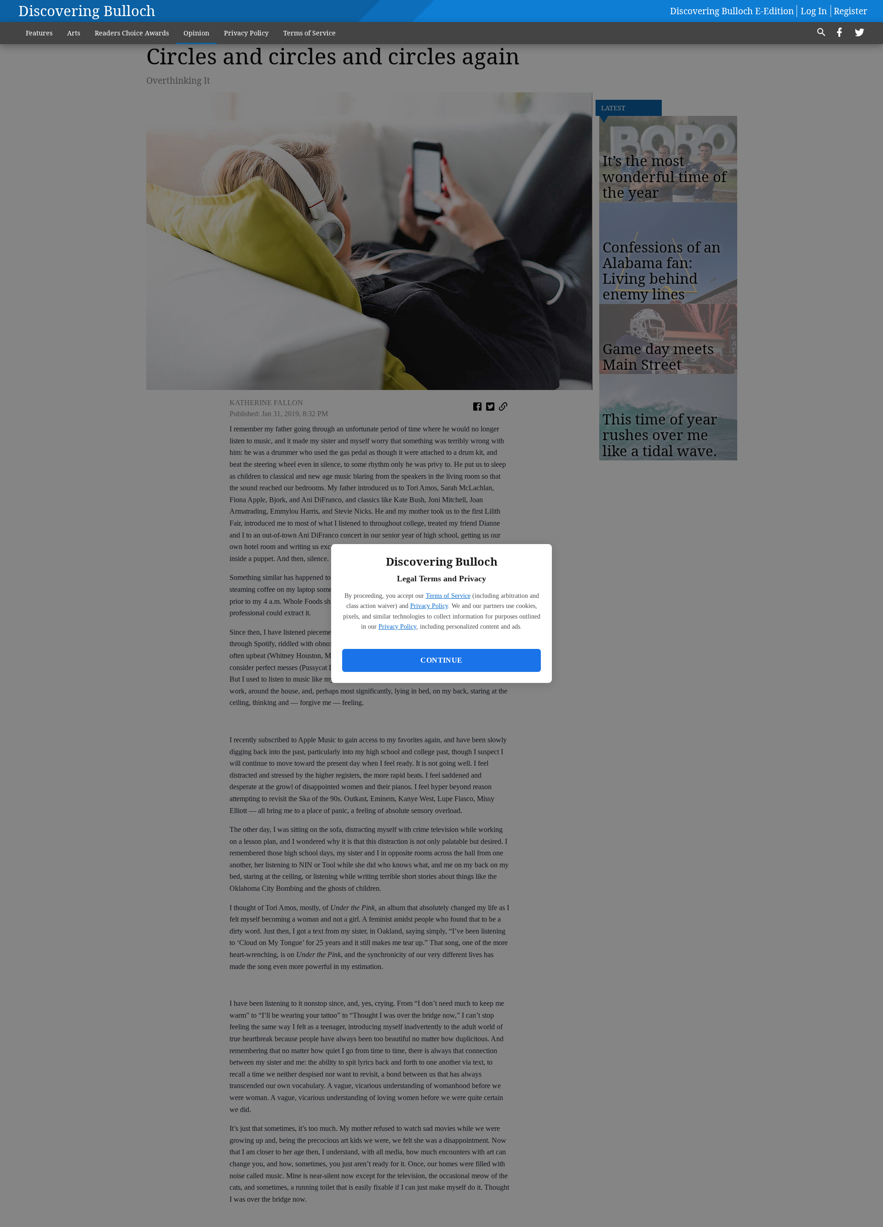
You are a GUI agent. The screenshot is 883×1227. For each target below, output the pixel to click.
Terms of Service (448, 595)
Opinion (196, 33)
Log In (814, 11)
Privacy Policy (429, 605)
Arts (73, 33)
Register (850, 11)
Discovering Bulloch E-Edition (732, 11)
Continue (441, 660)
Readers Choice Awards (132, 33)
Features (39, 33)
